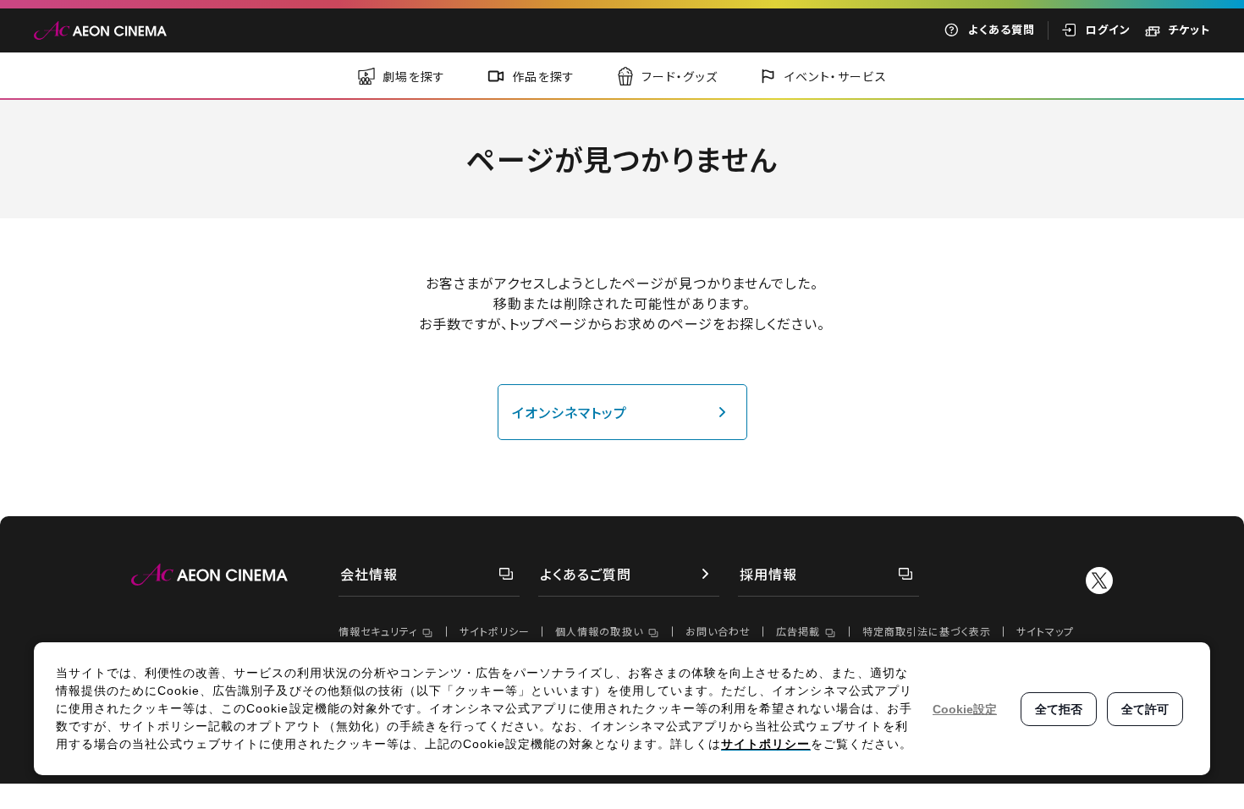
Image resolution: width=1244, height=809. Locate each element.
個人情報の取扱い (598, 631)
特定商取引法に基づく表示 (926, 631)
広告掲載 (798, 631)
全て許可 (1145, 709)
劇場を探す (414, 76)
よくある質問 (1001, 29)
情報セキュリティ (378, 631)
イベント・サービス (836, 76)
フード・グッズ (679, 76)
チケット (1189, 29)
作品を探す (543, 76)
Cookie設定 (965, 709)
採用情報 (768, 574)
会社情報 (369, 574)
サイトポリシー (495, 631)
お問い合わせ (718, 631)
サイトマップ (1045, 631)
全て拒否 (1058, 709)
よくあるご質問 (585, 574)
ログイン (1108, 29)
